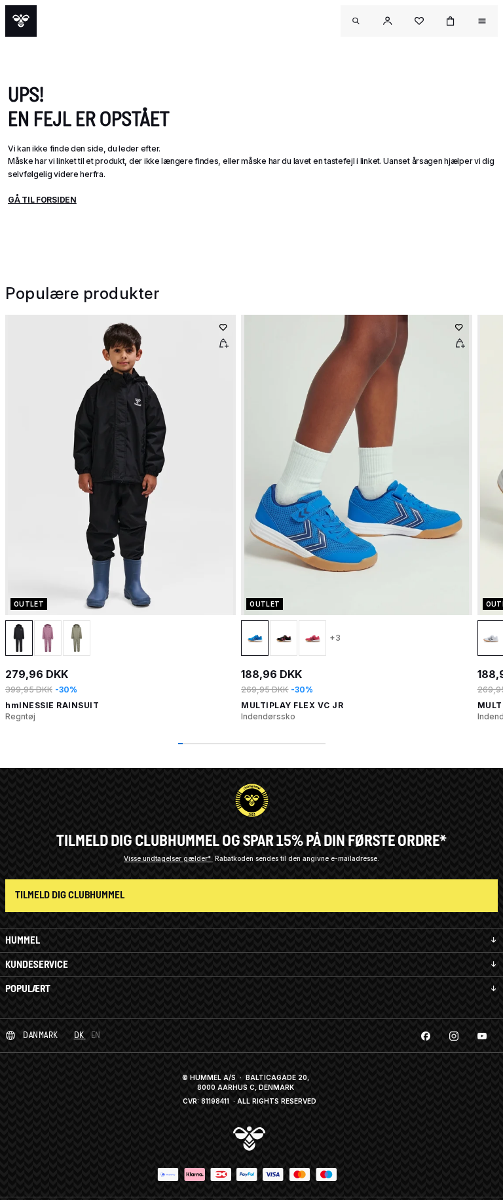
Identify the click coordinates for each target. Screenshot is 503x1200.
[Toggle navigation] (356, 21)
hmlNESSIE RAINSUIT (52, 705)
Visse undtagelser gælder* (168, 858)
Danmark (40, 1035)
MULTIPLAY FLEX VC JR (292, 705)
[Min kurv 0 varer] (450, 21)
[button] (387, 21)
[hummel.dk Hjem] (21, 21)
